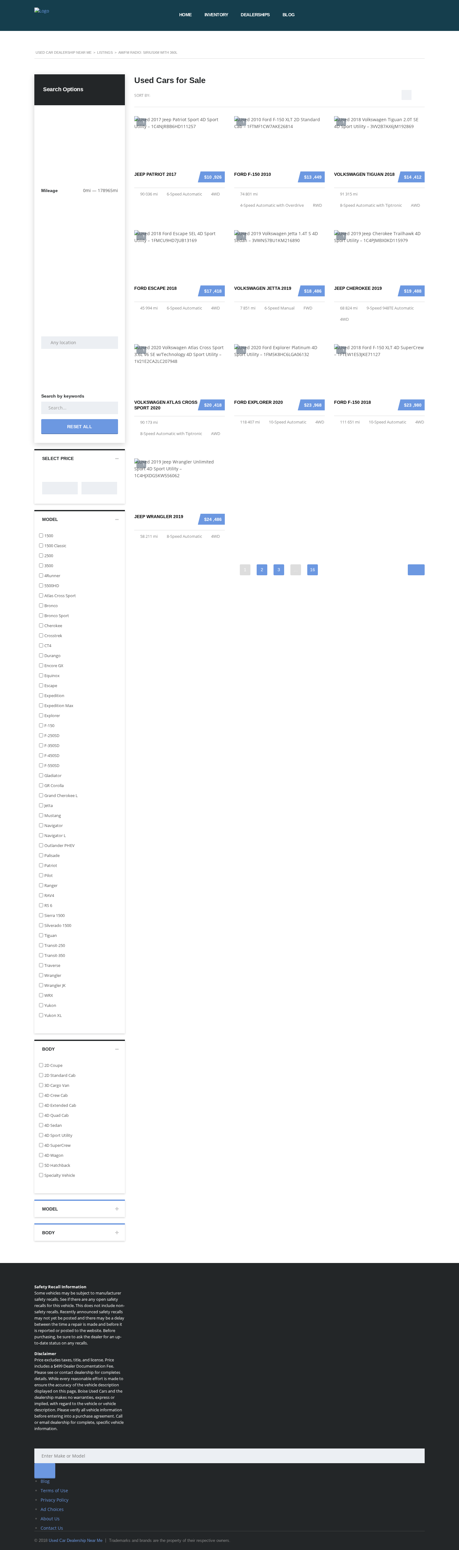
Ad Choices (52, 1509)
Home (185, 14)
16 (312, 569)
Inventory (216, 14)
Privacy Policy (54, 1500)
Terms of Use (54, 1490)
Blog (289, 14)
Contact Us (52, 1528)
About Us (50, 1519)
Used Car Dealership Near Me (75, 1540)
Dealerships (255, 14)
